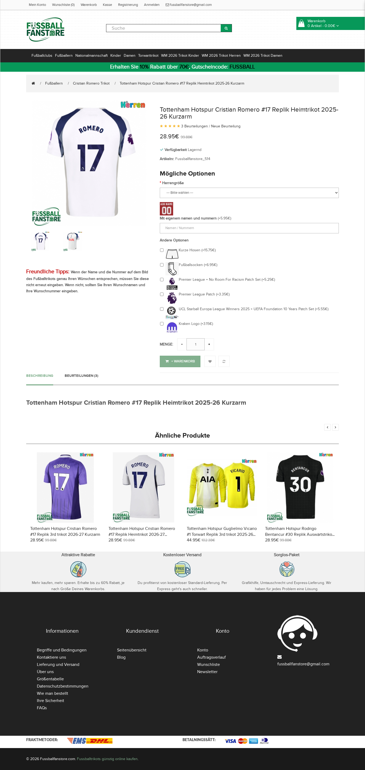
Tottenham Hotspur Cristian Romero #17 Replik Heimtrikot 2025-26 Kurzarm (182, 83)
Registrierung (128, 5)
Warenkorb (89, 5)
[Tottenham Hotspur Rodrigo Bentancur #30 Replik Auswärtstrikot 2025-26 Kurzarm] (300, 487)
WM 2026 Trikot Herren (221, 55)
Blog (121, 657)
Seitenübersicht (131, 650)
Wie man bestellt (52, 693)
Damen (129, 55)
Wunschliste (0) (63, 5)
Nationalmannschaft (91, 55)
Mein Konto (37, 5)
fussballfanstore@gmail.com (190, 5)
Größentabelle (50, 679)
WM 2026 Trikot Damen (262, 55)
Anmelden (152, 5)
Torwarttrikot (148, 55)
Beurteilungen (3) (81, 376)
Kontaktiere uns (51, 657)
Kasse (107, 5)
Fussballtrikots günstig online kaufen (107, 759)
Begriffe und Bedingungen (62, 650)
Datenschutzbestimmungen (62, 686)
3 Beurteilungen (194, 126)
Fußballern (64, 55)
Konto (202, 650)
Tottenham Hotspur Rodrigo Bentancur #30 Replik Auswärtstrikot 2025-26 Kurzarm (299, 534)
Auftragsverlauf (211, 657)
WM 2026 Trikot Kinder (180, 55)
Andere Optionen (174, 240)
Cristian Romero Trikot (91, 83)
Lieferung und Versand (58, 664)
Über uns (45, 671)
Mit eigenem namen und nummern (188, 218)
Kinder (115, 55)
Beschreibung (39, 376)
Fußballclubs (42, 55)
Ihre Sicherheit (50, 700)
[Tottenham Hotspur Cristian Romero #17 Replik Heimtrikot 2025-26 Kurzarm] (89, 162)
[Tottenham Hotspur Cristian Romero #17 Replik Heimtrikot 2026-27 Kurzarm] (143, 487)
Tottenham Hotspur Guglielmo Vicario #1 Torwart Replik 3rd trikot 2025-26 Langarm (222, 534)
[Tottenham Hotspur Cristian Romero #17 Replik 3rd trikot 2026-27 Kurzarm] (65, 487)
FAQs (42, 708)
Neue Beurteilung (225, 126)
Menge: (166, 344)
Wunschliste (208, 664)
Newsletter (207, 671)
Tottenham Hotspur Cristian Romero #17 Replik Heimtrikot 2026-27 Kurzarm (141, 534)
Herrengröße (173, 183)
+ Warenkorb (183, 361)
